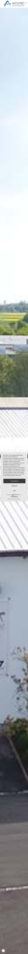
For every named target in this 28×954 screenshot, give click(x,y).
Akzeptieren (14, 481)
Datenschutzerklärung (16, 498)
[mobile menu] (26, 3)
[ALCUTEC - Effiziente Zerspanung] (14, 4)
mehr (14, 490)
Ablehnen (14, 486)
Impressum (10, 498)
